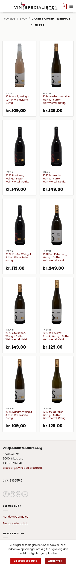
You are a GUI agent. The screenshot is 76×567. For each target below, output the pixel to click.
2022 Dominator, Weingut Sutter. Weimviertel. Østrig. (54, 178)
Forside (10, 19)
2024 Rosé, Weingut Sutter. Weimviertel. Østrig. (17, 99)
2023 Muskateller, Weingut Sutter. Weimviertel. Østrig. (54, 415)
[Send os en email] (19, 494)
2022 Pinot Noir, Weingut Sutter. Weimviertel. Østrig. (17, 178)
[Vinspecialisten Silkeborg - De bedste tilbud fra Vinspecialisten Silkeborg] (36, 6)
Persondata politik (15, 523)
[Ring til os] (25, 494)
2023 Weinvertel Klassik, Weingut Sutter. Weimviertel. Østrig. (56, 336)
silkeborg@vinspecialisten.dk (23, 468)
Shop (23, 19)
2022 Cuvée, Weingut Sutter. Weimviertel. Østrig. (18, 257)
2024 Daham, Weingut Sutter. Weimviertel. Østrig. (18, 415)
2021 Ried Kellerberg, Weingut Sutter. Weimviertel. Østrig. (55, 257)
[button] (64, 6)
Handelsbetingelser (16, 517)
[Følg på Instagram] (12, 494)
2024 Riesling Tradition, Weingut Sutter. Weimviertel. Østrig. (56, 99)
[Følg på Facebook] (6, 494)
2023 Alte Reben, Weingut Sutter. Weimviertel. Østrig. (17, 336)
